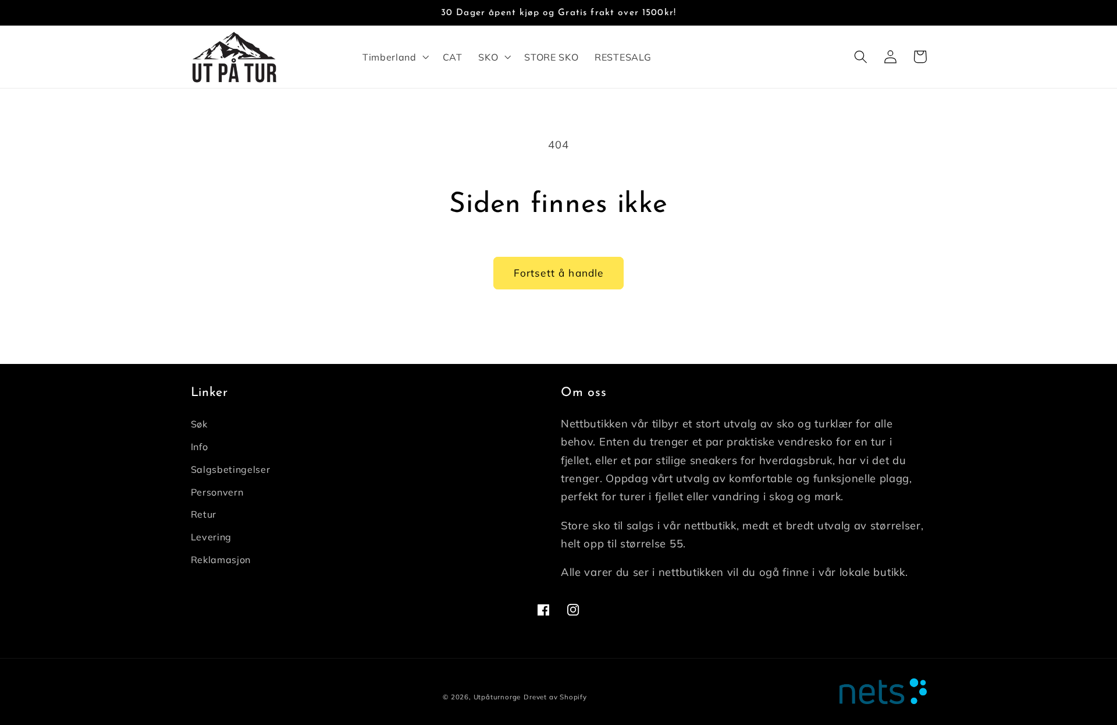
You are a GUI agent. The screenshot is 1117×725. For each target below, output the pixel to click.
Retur (203, 514)
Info (199, 446)
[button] (394, 57)
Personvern (217, 492)
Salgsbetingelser (231, 469)
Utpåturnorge (497, 696)
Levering (211, 537)
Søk (199, 424)
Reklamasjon (221, 559)
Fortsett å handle (559, 273)
